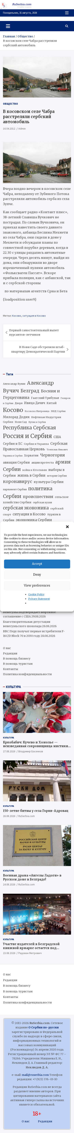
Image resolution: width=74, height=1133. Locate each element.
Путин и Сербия (37, 422)
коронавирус (17, 481)
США (57, 437)
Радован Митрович (30, 953)
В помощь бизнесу (16, 658)
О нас (7, 648)
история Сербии (57, 475)
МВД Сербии (58, 411)
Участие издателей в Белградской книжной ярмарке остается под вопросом (31, 948)
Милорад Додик (16, 417)
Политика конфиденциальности (27, 674)
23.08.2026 (9, 953)
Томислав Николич (57, 449)
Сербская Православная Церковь (35, 446)
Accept (37, 564)
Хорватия (31, 455)
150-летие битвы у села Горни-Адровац (35, 811)
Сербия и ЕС (12, 444)
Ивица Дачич (34, 403)
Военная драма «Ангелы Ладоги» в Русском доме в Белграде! (32, 877)
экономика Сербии (34, 520)
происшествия (38, 496)
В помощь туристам (18, 663)
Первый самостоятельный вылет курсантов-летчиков (34, 332)
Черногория (52, 455)
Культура (8, 737)
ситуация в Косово (34, 315)
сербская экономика (26, 508)
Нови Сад (21, 421)
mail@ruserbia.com (35, 1075)
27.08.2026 (9, 751)
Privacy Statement (39, 598)
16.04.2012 (9, 128)
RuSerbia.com (26, 816)
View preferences (37, 585)
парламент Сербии (15, 489)
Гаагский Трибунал (45, 398)
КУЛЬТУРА (13, 687)
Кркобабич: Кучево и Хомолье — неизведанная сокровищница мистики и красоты (37, 746)
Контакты (10, 669)
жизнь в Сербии (31, 475)
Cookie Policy (36, 594)
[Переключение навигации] (8, 26)
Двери (18, 403)
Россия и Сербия (27, 436)
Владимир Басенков (30, 751)
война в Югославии (34, 470)
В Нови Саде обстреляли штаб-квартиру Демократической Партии (38, 349)
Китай (52, 403)
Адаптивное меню (67, 12)
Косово (16, 315)
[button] (67, 526)
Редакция (10, 653)
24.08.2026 (9, 884)
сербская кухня (42, 502)
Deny (37, 574)
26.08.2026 (9, 816)
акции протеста (42, 462)
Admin (22, 128)
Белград (30, 391)
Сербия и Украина (36, 444)
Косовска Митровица (37, 411)
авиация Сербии (16, 462)
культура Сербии (49, 482)
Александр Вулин (14, 383)
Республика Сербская (29, 428)
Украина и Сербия (12, 455)
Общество (10, 103)
